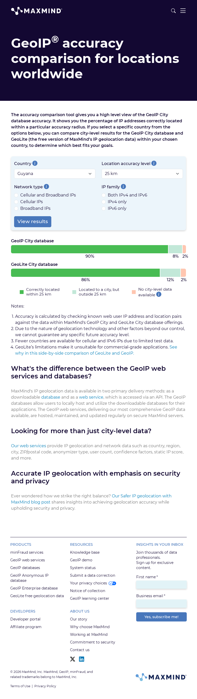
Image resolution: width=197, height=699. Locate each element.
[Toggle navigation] (183, 11)
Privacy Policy (45, 686)
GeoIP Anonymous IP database (29, 578)
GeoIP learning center (89, 598)
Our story (78, 619)
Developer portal (25, 619)
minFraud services (26, 552)
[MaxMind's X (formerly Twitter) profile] (72, 659)
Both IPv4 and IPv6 (127, 195)
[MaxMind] (36, 10)
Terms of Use (20, 686)
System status (83, 567)
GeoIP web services (27, 560)
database (50, 397)
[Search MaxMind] (173, 10)
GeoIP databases (25, 567)
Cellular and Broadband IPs (48, 195)
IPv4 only (117, 201)
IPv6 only (117, 208)
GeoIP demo (81, 560)
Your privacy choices (88, 583)
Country (22, 163)
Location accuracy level (126, 163)
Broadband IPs (35, 208)
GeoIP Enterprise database (34, 588)
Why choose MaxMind (90, 627)
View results (32, 221)
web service (91, 397)
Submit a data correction (92, 575)
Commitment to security (92, 642)
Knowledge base (85, 552)
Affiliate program (26, 627)
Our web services (28, 445)
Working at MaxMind (88, 634)
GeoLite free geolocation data (37, 596)
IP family (111, 186)
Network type (28, 186)
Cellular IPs (31, 201)
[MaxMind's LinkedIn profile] (81, 659)
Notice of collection (87, 590)
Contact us (80, 650)
